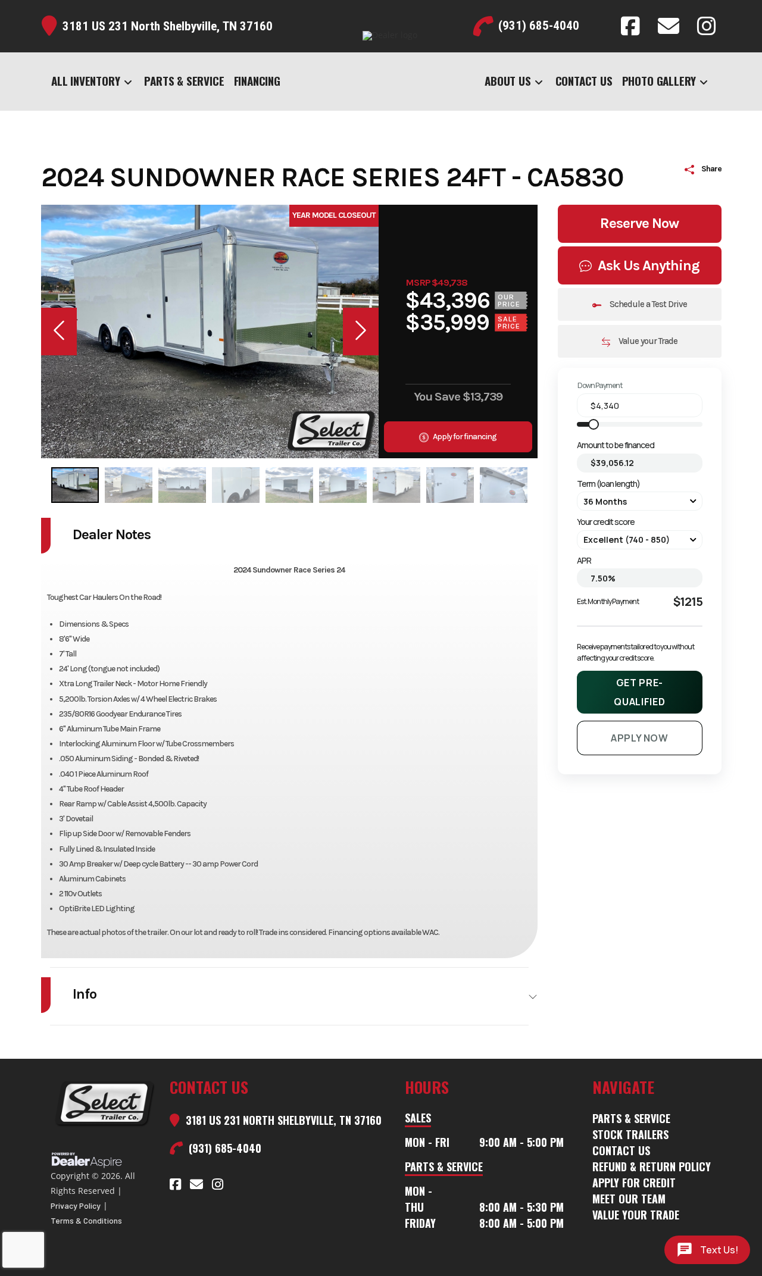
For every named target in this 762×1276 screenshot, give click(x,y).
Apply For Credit (634, 1182)
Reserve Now (639, 223)
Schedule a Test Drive (647, 304)
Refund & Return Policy (651, 1166)
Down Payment (599, 385)
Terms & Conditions (86, 1220)
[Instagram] (706, 26)
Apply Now (640, 738)
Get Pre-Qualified (639, 692)
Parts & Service (631, 1118)
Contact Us (621, 1150)
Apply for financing (464, 436)
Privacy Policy (76, 1205)
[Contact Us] (668, 26)
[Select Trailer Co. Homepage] (104, 1113)
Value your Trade (647, 341)
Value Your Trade (635, 1214)
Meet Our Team (629, 1198)
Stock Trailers (630, 1134)
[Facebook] (630, 26)
